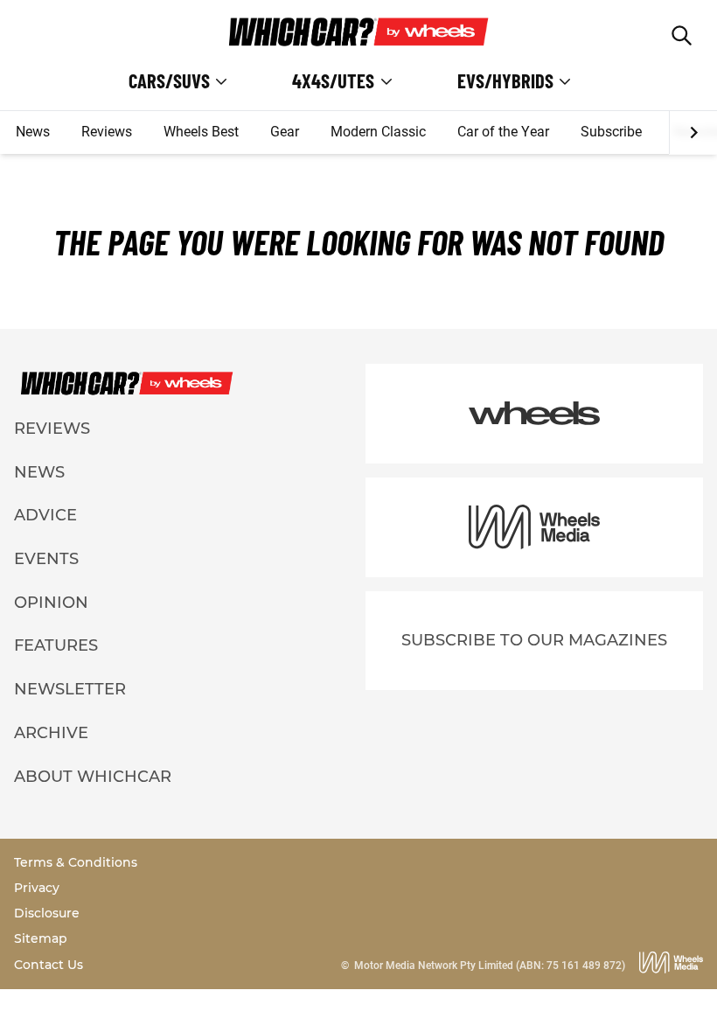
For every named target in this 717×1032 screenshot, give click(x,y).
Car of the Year (503, 131)
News (33, 131)
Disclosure (47, 913)
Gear (284, 131)
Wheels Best (201, 131)
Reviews (106, 131)
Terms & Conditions (75, 862)
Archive (51, 733)
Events (46, 558)
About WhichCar (92, 776)
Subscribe (611, 131)
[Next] (693, 133)
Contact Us (48, 965)
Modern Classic (378, 131)
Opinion (51, 602)
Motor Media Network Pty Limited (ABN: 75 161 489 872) (489, 965)
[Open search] (681, 35)
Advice (45, 515)
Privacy (36, 888)
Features (56, 645)
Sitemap (40, 938)
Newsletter (70, 689)
